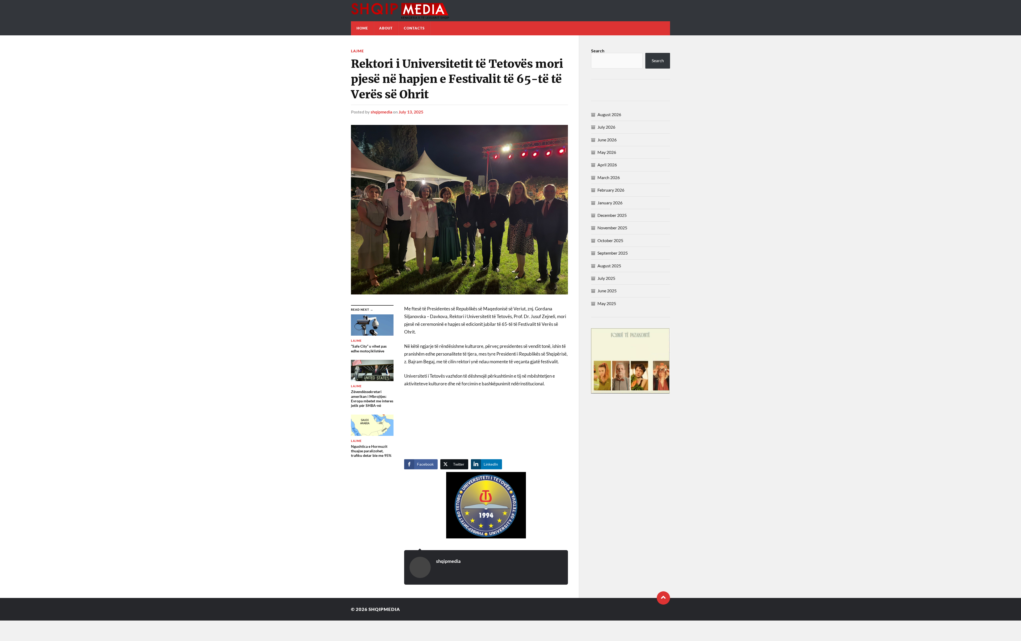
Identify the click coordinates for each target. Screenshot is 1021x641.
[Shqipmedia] (510, 10)
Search (597, 50)
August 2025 (609, 265)
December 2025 (612, 215)
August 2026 (609, 114)
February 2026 (610, 189)
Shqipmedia (384, 609)
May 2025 (606, 303)
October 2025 (610, 240)
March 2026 (608, 177)
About (386, 28)
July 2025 (606, 278)
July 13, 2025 (411, 111)
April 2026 (607, 164)
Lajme (357, 51)
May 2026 (606, 152)
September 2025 (612, 252)
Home (362, 28)
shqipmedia (381, 111)
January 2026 (609, 202)
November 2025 (612, 227)
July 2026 (606, 126)
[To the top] (663, 598)
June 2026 (607, 139)
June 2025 (607, 290)
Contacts (414, 28)
